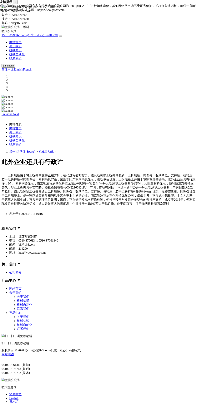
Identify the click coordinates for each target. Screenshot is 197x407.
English (18, 69)
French (27, 69)
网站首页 (15, 42)
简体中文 (8, 69)
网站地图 (8, 354)
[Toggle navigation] (60, 36)
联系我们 (15, 58)
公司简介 (15, 272)
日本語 (13, 401)
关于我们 (15, 46)
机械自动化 (17, 54)
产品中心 (15, 312)
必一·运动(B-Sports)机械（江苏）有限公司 (30, 35)
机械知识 (15, 50)
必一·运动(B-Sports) (22, 151)
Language (8, 65)
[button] (7, 114)
